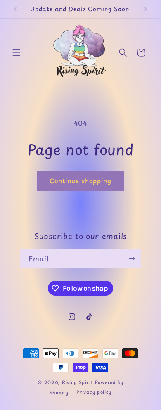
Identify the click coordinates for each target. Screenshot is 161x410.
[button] (16, 52)
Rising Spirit (78, 382)
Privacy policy (93, 392)
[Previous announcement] (15, 9)
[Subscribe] (132, 258)
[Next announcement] (146, 9)
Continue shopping (80, 180)
